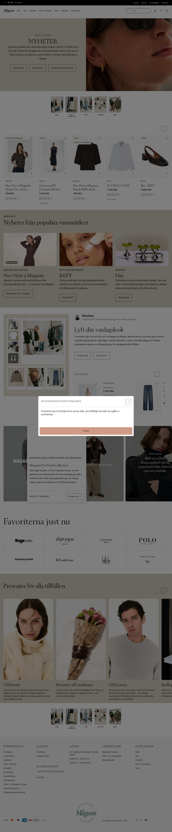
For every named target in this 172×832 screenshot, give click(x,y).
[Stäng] (128, 401)
